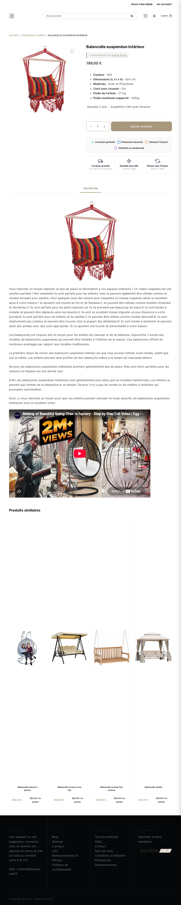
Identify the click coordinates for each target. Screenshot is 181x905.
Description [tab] (90, 188)
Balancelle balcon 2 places (27, 788)
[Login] (154, 16)
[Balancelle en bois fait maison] (111, 648)
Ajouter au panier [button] (35, 800)
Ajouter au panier (141, 126)
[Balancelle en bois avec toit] (69, 648)
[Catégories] (145, 16)
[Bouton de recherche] (132, 16)
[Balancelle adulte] (153, 648)
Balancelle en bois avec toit (69, 788)
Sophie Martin (119, 55)
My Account (164, 4)
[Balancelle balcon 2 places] (27, 648)
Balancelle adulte (153, 787)
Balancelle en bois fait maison (111, 788)
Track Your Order (142, 4)
